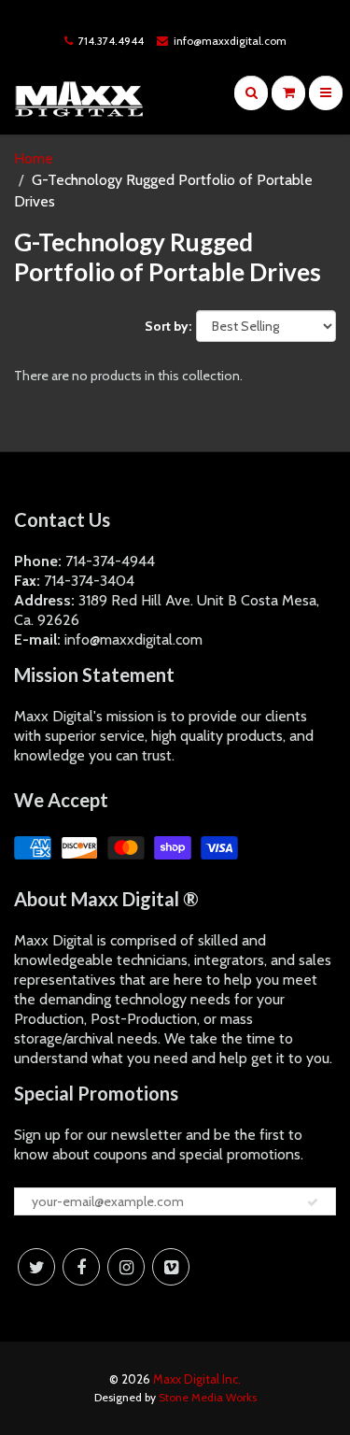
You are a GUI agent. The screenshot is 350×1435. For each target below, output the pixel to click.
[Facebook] (81, 1267)
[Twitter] (36, 1267)
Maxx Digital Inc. (197, 1378)
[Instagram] (126, 1267)
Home (33, 158)
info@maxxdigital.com (230, 41)
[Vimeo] (170, 1267)
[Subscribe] (312, 1202)
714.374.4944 (111, 41)
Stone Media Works (208, 1397)
